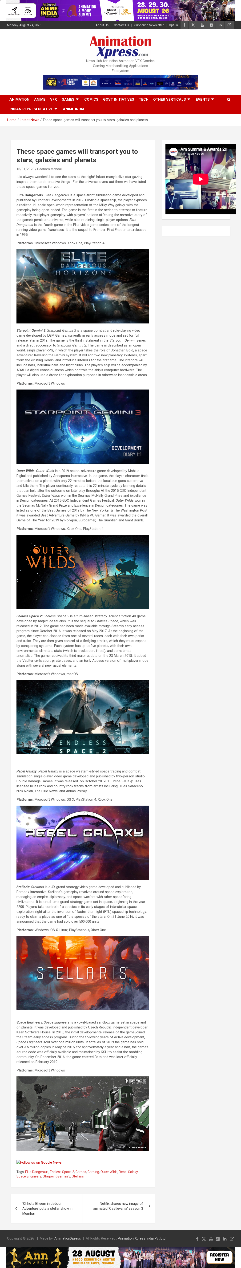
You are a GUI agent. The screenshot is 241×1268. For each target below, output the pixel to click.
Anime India (73, 109)
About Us (102, 25)
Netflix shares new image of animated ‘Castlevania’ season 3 (118, 1206)
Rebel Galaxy (128, 1172)
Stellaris (78, 1176)
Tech (144, 99)
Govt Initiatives (118, 99)
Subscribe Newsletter (149, 25)
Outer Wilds (108, 1172)
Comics (91, 99)
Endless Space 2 (62, 1172)
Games (68, 99)
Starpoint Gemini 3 (56, 1176)
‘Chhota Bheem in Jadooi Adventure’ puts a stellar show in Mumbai (47, 1208)
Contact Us (121, 25)
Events (203, 99)
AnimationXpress (67, 1238)
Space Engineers (28, 1176)
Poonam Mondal (49, 169)
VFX (53, 99)
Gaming (93, 1172)
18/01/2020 (25, 169)
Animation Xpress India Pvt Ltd (141, 1238)
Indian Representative (31, 109)
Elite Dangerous (36, 1172)
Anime (39, 99)
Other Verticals (169, 99)
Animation (19, 99)
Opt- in (173, 25)
